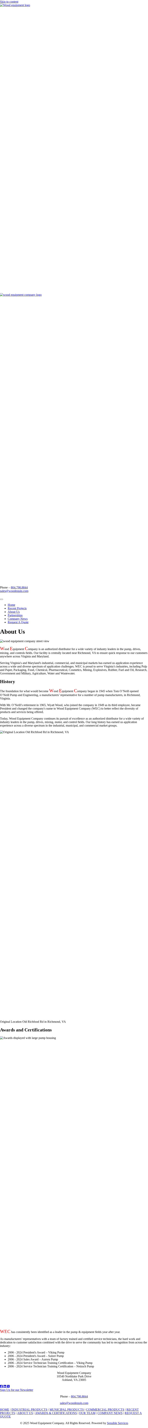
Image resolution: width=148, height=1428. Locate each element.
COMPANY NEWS (110, 1413)
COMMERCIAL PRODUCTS (105, 1409)
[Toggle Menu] (1, 599)
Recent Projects (17, 608)
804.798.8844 (19, 587)
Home (11, 604)
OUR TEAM (87, 1413)
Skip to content (9, 1)
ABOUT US (25, 1413)
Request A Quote (18, 622)
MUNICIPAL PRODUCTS (67, 1409)
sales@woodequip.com (14, 591)
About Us (14, 611)
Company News (18, 618)
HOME (4, 1409)
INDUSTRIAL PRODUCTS (29, 1409)
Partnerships (15, 615)
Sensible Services (117, 1423)
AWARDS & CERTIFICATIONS (56, 1413)
